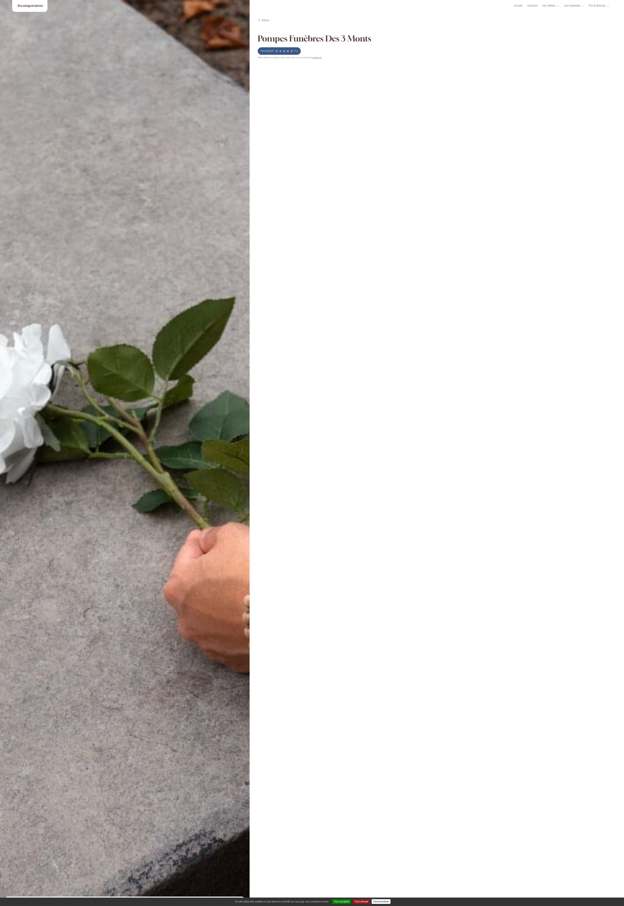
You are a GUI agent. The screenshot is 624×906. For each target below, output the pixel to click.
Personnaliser (381, 901)
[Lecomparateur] (29, 6)
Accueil (518, 5)
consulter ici (317, 58)
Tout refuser (361, 901)
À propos (532, 5)
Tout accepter (341, 901)
